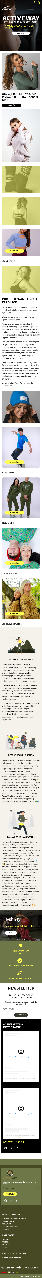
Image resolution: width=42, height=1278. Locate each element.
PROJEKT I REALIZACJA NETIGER (29, 1276)
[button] (38, 7)
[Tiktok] (16, 1148)
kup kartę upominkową (11, 1257)
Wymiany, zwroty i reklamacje (14, 1219)
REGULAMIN (6, 1224)
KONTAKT (5, 1229)
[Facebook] (5, 1148)
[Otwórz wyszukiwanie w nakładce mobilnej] (30, 3)
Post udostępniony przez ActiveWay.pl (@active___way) (23, 1078)
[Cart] (38, 2)
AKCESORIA (6, 1245)
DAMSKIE (5, 1239)
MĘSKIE (5, 1242)
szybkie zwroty (8, 1221)
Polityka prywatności (11, 1227)
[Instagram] (11, 1148)
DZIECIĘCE (6, 1247)
